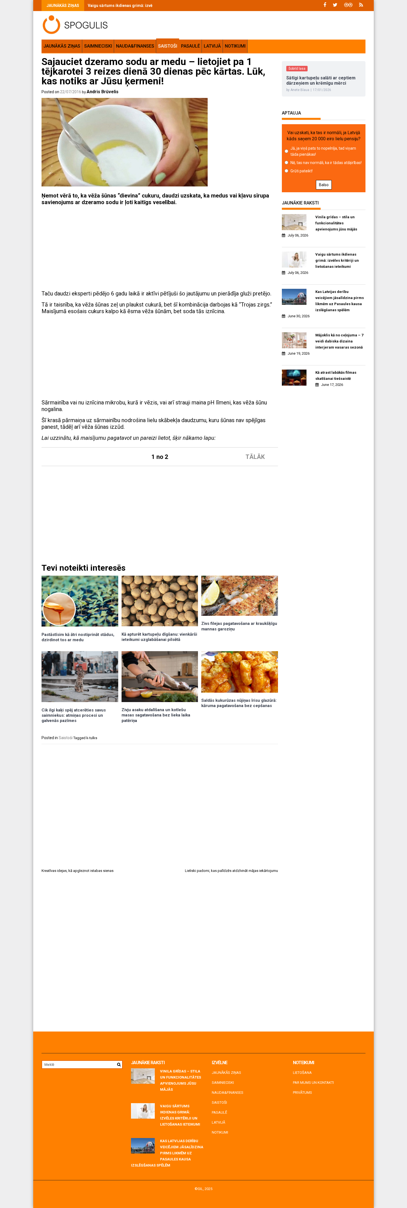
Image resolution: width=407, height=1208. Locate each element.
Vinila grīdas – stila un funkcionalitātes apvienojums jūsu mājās (336, 223)
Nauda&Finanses (135, 46)
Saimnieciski (98, 46)
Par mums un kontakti (313, 1082)
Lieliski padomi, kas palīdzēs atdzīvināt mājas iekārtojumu (231, 871)
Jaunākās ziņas (61, 46)
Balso (324, 185)
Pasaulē (190, 46)
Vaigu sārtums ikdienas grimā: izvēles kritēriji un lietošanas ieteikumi (152, 5)
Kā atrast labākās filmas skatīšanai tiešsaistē (335, 375)
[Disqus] (160, 954)
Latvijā (212, 46)
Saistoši (167, 46)
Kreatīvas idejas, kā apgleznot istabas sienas (78, 871)
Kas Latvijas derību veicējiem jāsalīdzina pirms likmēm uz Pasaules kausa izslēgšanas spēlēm (339, 301)
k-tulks (91, 738)
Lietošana (302, 1073)
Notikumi (235, 46)
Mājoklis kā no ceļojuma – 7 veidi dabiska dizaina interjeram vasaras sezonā (339, 341)
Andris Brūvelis (103, 91)
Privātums (302, 1092)
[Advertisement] (160, 248)
